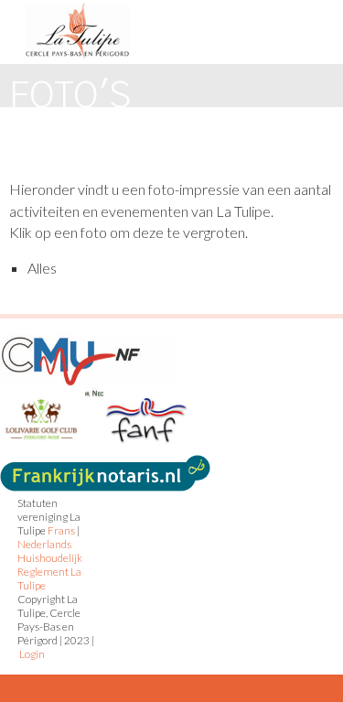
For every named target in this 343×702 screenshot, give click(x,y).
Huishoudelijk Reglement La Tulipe (49, 571)
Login (32, 654)
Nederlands (44, 544)
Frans (61, 530)
